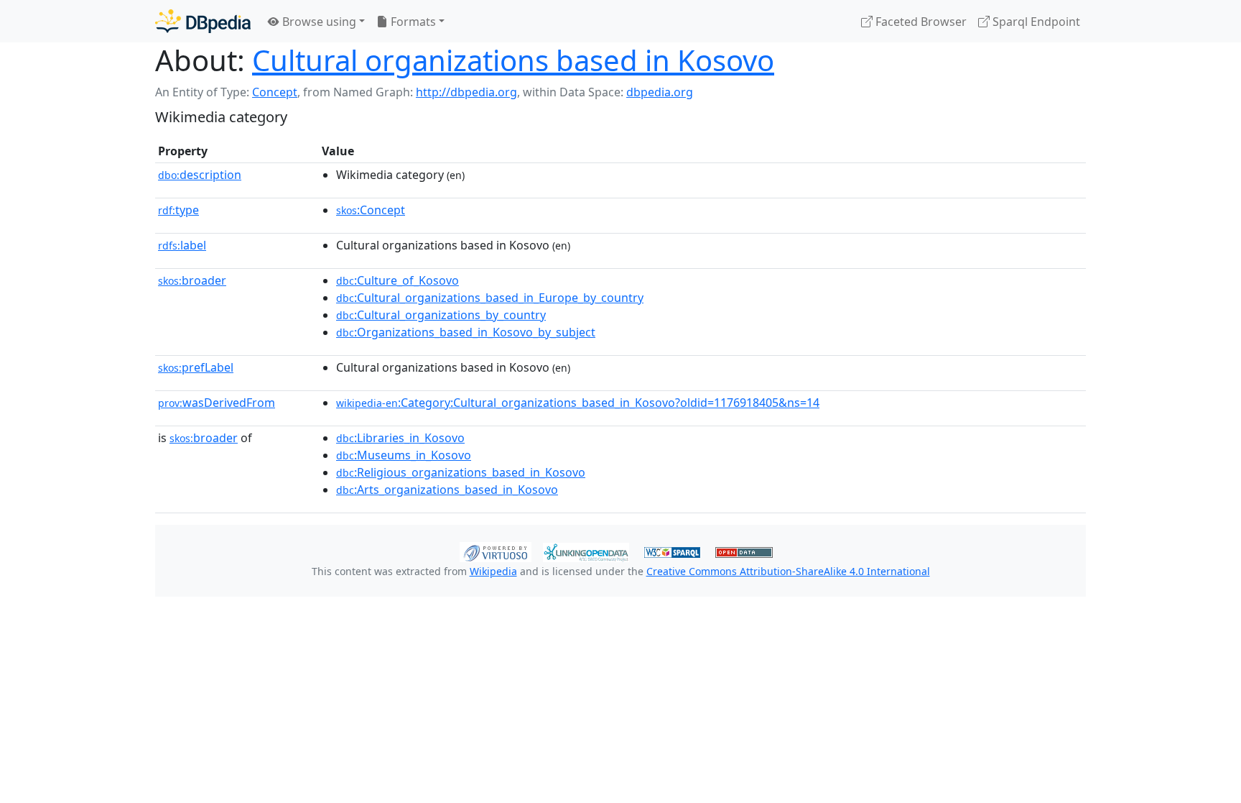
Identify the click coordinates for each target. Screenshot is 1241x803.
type (178, 210)
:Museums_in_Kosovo (403, 455)
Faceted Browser (920, 21)
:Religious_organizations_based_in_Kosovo (460, 472)
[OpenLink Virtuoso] (495, 551)
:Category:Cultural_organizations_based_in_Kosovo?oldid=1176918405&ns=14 (577, 402)
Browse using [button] (317, 21)
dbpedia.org (659, 92)
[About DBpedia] (203, 21)
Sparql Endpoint (1035, 21)
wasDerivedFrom (216, 402)
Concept (274, 92)
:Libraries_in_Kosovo (400, 438)
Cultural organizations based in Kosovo (513, 60)
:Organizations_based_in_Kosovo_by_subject (465, 332)
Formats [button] (412, 21)
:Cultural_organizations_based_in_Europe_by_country (489, 298)
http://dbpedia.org (466, 92)
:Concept (370, 210)
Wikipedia (493, 571)
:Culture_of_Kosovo (397, 280)
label (182, 245)
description (199, 175)
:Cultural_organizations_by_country (441, 315)
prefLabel (195, 367)
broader (192, 280)
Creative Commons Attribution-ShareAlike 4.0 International (788, 571)
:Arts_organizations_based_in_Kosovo (447, 489)
